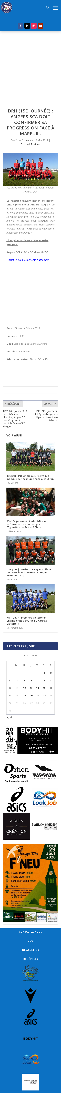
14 (37, 687)
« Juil (9, 717)
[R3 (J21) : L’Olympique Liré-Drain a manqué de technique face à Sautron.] (30, 456)
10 (9, 687)
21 (37, 695)
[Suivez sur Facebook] (20, 26)
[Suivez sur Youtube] (40, 26)
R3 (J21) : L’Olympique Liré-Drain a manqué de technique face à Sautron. (30, 477)
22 (44, 695)
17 (9, 695)
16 (50, 687)
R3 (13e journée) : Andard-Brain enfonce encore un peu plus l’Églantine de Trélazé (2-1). (26, 524)
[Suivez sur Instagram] (34, 26)
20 (31, 695)
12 (24, 687)
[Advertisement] (30, 62)
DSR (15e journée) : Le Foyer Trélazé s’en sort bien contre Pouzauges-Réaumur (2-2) (28, 572)
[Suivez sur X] (27, 26)
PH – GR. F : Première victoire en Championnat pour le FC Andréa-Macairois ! (27, 620)
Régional (35, 144)
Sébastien (27, 140)
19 (24, 695)
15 (44, 687)
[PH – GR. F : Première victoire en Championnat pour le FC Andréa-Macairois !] (30, 598)
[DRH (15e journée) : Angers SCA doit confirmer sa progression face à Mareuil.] (30, 169)
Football (25, 144)
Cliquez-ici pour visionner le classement (27, 259)
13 (31, 687)
